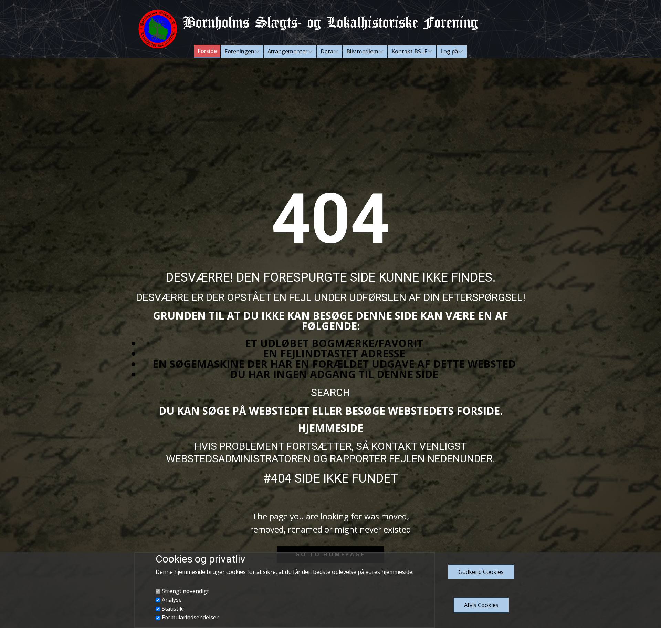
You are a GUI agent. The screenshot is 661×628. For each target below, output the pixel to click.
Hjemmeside (330, 428)
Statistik (172, 608)
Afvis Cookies (481, 605)
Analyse (172, 600)
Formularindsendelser (190, 617)
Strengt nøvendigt (185, 591)
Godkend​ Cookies (481, 572)
